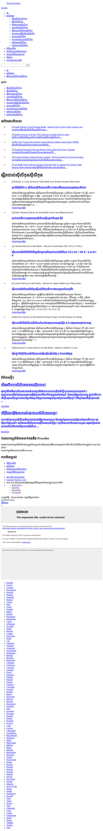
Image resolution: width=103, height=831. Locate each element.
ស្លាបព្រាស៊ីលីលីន (19, 36)
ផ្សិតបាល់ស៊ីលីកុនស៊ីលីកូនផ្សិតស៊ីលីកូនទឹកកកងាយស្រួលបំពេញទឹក (42, 288)
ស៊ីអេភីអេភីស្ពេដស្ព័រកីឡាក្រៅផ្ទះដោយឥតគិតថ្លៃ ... (31, 145)
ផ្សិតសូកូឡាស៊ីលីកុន (20, 25)
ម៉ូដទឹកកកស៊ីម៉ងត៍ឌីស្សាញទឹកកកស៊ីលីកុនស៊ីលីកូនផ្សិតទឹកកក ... (37, 137)
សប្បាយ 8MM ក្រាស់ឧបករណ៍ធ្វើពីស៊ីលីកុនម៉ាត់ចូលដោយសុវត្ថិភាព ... (39, 167)
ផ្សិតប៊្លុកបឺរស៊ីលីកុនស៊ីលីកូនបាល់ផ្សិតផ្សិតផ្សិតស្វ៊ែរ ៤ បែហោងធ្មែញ (42, 353)
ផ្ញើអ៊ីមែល (4, 503)
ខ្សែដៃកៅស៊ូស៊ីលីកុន (20, 45)
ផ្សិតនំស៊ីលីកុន (17, 22)
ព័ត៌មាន (9, 57)
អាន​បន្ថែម (5, 406)
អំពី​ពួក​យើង (11, 48)
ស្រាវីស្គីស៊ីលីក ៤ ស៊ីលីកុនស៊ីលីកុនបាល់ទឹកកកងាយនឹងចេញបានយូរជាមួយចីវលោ (49, 187)
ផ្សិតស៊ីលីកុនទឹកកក (19, 19)
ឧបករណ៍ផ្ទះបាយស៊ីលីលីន (22, 39)
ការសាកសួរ (16, 208)
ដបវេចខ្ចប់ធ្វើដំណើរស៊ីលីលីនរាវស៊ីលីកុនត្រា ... (30, 130)
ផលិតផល (10, 16)
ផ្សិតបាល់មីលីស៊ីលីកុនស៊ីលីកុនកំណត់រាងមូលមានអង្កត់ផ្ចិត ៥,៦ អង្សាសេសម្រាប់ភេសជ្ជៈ (52, 322)
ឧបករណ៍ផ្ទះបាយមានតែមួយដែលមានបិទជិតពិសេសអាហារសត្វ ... (38, 160)
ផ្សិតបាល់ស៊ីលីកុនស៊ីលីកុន (22, 31)
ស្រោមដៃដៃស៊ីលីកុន (20, 28)
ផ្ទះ (7, 13)
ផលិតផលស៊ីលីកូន (19, 42)
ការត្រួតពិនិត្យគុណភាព (15, 54)
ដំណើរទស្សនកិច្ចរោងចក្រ (16, 51)
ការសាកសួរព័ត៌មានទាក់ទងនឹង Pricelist (16, 450)
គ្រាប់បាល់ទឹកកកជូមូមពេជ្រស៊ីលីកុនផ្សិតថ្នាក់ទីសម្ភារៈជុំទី (37, 218)
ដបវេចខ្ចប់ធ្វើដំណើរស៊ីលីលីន (23, 33)
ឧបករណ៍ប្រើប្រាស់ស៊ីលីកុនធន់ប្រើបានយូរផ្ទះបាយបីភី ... (34, 152)
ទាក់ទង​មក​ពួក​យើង (14, 60)
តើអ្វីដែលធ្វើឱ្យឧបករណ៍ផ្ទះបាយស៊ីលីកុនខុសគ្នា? (29, 413)
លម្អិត (23, 208)
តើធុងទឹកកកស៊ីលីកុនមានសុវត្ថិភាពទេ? (23, 384)
